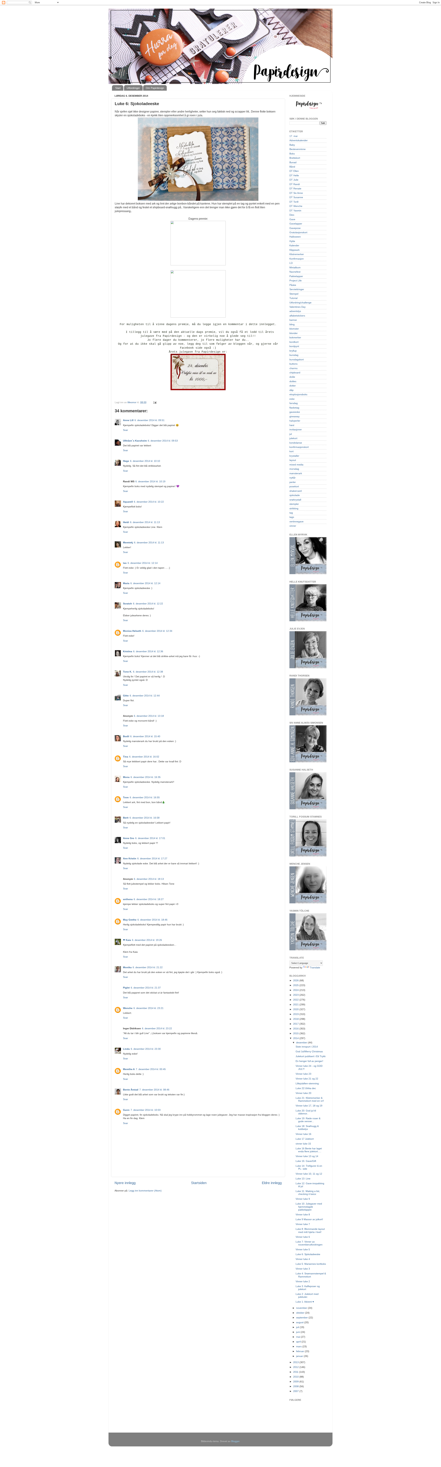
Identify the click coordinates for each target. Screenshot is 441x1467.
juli (298, 1327)
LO (291, 263)
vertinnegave (296, 521)
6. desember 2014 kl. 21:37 (146, 987)
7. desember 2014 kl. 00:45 (151, 1069)
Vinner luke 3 (303, 1268)
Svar (125, 430)
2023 (296, 994)
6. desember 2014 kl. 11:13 (145, 522)
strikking (293, 508)
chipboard (294, 372)
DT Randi (294, 184)
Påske (292, 285)
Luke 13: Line (303, 1178)
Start (118, 88)
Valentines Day (297, 306)
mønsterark (295, 473)
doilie (292, 376)
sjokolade (294, 495)
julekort (293, 438)
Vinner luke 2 (303, 1281)
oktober (300, 1312)
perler (292, 482)
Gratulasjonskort (298, 232)
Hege (126, 461)
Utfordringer (133, 88)
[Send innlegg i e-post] (154, 402)
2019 (296, 1014)
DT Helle (294, 175)
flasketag (294, 407)
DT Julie (293, 179)
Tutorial (293, 298)
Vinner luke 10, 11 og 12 (309, 1173)
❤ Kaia (127, 940)
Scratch (127, 603)
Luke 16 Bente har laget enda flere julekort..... (309, 1150)
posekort (294, 486)
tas (125, 563)
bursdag (293, 355)
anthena (128, 899)
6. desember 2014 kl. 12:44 (145, 695)
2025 (296, 985)
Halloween (295, 236)
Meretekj (128, 542)
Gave (292, 219)
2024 (296, 990)
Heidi (126, 522)
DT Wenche (295, 206)
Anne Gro (128, 838)
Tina (125, 756)
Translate (315, 967)
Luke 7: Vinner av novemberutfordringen (309, 1243)
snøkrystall (295, 499)
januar (300, 1356)
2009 (296, 1381)
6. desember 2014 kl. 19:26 (147, 940)
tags (291, 517)
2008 (296, 1386)
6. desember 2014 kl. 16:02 (144, 756)
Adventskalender (298, 140)
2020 (296, 1009)
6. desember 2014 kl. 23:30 (146, 1048)
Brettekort (294, 158)
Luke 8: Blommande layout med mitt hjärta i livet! (310, 1230)
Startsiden (199, 1183)
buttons (293, 363)
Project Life (295, 280)
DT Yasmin (295, 210)
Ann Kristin (129, 858)
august (300, 1322)
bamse (293, 320)
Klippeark (294, 250)
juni (298, 1332)
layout (292, 460)
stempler (294, 504)
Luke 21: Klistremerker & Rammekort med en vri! (310, 1099)
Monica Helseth (132, 631)
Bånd (292, 166)
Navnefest (294, 271)
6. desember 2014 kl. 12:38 (148, 671)
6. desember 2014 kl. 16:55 (145, 797)
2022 (296, 999)
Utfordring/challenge (300, 302)
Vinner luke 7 (303, 1224)
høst (291, 425)
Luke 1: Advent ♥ (305, 1301)
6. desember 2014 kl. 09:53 (163, 440)
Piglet (126, 987)
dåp (291, 390)
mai (298, 1336)
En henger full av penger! (309, 1061)
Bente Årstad (130, 1089)
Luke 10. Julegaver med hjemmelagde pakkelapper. (309, 1206)
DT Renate (295, 188)
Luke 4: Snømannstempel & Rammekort (311, 1275)
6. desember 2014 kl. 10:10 (145, 461)
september (302, 1317)
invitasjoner (295, 429)
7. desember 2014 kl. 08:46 (154, 1089)
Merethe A (129, 1069)
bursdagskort (296, 359)
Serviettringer (296, 289)
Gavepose (295, 228)
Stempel (293, 293)
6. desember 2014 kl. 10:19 (150, 481)
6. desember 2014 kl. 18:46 (152, 919)
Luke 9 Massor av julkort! (309, 1219)
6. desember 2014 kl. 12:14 (143, 563)
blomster (294, 328)
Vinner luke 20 (303, 1093)
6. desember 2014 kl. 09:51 (150, 420)
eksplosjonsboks (298, 394)
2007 (296, 1391)
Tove (126, 797)
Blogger (235, 1441)
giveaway (294, 416)
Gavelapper (295, 223)
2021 (296, 1004)
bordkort (294, 342)
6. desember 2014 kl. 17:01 (150, 838)
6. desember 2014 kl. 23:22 (157, 1028)
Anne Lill (128, 420)
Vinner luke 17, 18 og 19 (309, 1105)
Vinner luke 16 (303, 1134)
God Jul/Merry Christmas (309, 1051)
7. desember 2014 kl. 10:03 (146, 1110)
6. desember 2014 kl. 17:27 (152, 858)
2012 (296, 1367)
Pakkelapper (296, 276)
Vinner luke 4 (303, 1259)
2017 (296, 1023)
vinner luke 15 (303, 1143)
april (298, 1341)
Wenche (127, 1008)
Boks (292, 153)
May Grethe (129, 919)
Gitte (126, 695)
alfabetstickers (297, 315)
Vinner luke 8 (303, 1214)
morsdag (294, 468)
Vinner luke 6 (303, 1236)
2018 (296, 1019)
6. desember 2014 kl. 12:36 (148, 651)
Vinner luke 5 (303, 1249)
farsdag (293, 403)
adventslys (295, 311)
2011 (296, 1372)
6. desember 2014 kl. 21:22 (148, 967)
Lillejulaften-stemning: (307, 1083)
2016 (296, 1028)
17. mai (293, 136)
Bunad (292, 162)
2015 (296, 1033)
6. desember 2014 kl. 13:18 (149, 715)
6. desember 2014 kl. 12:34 (157, 631)
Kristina (127, 651)
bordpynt (294, 346)
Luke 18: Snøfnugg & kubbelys (307, 1127)
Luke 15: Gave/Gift (306, 1161)
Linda (126, 1048)
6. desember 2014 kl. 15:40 (145, 736)
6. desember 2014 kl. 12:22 (148, 603)
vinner (292, 525)
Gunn (126, 1110)
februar (300, 1351)
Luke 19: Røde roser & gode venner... (308, 1120)
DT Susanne (296, 197)
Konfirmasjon (296, 258)
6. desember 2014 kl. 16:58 (145, 817)
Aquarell (128, 501)
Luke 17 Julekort (305, 1138)
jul (290, 434)
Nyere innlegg (125, 1183)
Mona (126, 777)
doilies (292, 381)
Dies (291, 214)
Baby (292, 144)
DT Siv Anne (296, 193)
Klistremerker (296, 254)
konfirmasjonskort (299, 447)
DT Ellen (294, 171)
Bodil (126, 736)
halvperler (294, 420)
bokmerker (295, 337)
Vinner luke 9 (303, 1198)
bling (292, 324)
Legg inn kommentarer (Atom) (145, 1190)
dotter (292, 385)
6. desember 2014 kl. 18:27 (149, 899)
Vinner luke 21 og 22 (307, 1078)
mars (299, 1346)
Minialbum (295, 267)
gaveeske (294, 412)
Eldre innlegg (272, 1183)
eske (292, 398)
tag (291, 512)
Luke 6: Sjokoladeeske (308, 1254)
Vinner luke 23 (303, 1073)
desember (302, 1042)
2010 (296, 1376)
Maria (126, 583)
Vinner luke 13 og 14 (307, 1156)
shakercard (295, 491)
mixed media (296, 464)
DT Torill (293, 201)
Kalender (294, 245)
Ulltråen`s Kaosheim (135, 440)
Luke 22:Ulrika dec (306, 1088)
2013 (296, 1362)
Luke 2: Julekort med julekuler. (307, 1295)
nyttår (292, 477)
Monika (127, 967)
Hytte (292, 241)
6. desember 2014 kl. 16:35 (146, 777)
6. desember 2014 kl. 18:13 (149, 879)
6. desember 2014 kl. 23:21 (148, 1008)
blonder (293, 333)
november (302, 1308)
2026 (296, 980)
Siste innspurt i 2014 (307, 1046)
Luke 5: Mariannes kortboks (311, 1263)
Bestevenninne (297, 149)
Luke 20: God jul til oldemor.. (306, 1112)
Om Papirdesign (155, 88)
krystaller (294, 455)
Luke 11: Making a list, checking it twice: (308, 1192)
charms (293, 368)
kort (291, 451)
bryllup (293, 350)
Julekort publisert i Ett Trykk (311, 1056)
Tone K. (127, 671)
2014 (296, 1038)
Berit (126, 817)
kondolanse (295, 442)
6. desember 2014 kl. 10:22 (149, 501)
